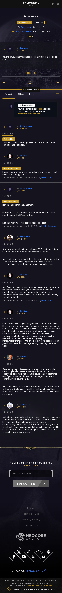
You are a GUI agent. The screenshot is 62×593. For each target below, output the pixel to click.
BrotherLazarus (24, 31)
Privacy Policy (31, 520)
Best (31, 94)
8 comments (31, 89)
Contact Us (31, 525)
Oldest (21, 94)
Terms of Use (31, 514)
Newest (8, 94)
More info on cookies (40, 586)
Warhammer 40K (25, 22)
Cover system (27, 105)
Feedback (39, 22)
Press (31, 508)
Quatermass (27, 27)
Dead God (46, 178)
